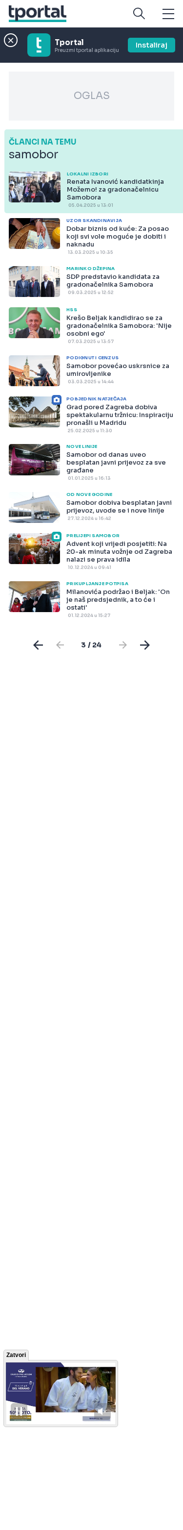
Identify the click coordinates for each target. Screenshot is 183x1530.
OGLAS (92, 96)
